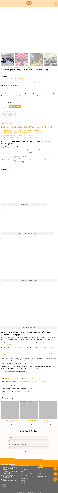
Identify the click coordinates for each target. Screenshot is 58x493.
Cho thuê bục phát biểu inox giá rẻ (10, 421)
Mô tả (2, 123)
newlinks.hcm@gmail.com (11, 378)
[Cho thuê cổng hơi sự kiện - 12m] (29, 410)
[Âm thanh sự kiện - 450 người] (48, 410)
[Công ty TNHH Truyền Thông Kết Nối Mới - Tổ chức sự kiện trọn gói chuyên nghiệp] (29, 3)
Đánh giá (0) (8, 123)
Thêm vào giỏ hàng (15, 106)
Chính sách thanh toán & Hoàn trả (40, 468)
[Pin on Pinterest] (12, 114)
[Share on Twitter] (7, 114)
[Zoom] (3, 50)
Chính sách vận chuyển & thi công (40, 472)
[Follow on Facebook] (2, 485)
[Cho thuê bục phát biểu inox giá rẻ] (10, 410)
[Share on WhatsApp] (2, 114)
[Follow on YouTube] (5, 485)
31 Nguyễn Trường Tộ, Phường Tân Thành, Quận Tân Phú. (30, 381)
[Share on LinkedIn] (15, 114)
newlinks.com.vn (28, 378)
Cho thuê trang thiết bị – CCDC (26, 474)
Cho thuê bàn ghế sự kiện (27, 67)
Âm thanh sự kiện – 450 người (48, 421)
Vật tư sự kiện (25, 482)
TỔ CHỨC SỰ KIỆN (25, 470)
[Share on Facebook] (5, 114)
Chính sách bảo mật (41, 476)
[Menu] (2, 3)
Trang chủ (3, 67)
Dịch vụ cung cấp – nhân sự (26, 479)
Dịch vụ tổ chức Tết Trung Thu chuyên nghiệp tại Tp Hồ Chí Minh (20, 137)
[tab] (2, 123)
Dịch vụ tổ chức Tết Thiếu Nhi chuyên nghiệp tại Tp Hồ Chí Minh (20, 135)
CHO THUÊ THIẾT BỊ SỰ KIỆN (13, 67)
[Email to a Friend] (10, 114)
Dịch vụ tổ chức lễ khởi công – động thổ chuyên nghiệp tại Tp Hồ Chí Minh (22, 132)
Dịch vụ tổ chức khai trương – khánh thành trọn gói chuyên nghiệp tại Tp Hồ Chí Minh (25, 130)
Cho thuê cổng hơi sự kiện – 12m (29, 421)
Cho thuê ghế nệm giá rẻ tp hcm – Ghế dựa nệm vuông (15, 78)
